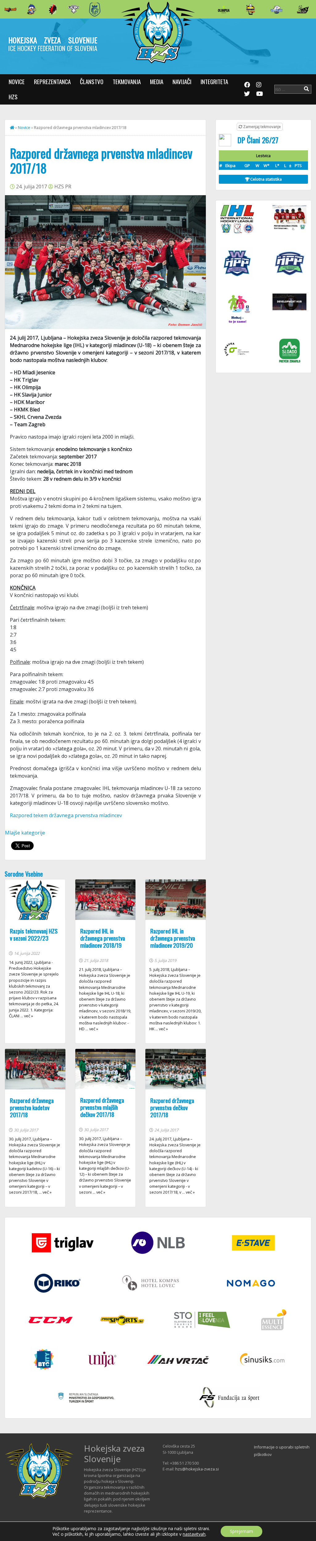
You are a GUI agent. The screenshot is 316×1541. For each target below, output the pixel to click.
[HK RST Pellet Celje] (95, 9)
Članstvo (91, 81)
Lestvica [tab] (263, 155)
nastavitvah (194, 1534)
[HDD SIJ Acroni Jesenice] (53, 9)
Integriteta (214, 81)
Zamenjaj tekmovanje (261, 126)
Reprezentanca (52, 81)
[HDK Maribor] (74, 9)
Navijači (182, 81)
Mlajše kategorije (25, 832)
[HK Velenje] (303, 9)
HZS (13, 96)
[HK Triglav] (276, 9)
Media (156, 81)
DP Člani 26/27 (257, 139)
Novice (17, 81)
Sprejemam (241, 1531)
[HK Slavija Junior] (250, 9)
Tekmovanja (127, 81)
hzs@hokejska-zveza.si (197, 1469)
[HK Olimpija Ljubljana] (224, 9)
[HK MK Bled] (31, 9)
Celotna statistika (265, 179)
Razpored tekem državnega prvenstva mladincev (66, 815)
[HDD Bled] (10, 9)
